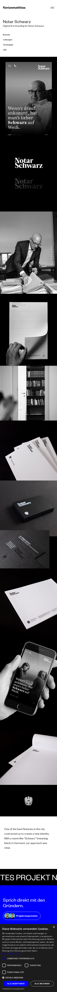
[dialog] (28, 958)
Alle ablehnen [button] (42, 983)
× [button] (54, 927)
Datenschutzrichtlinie (11, 953)
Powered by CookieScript (13, 989)
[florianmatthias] (14, 7)
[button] (52, 7)
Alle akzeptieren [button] (16, 983)
